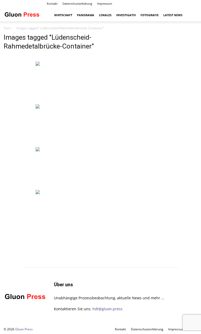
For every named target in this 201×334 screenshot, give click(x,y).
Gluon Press (24, 329)
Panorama (85, 15)
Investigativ (126, 15)
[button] (191, 15)
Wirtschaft (63, 15)
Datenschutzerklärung (77, 3)
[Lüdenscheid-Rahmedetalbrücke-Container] (67, 82)
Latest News (172, 15)
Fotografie (150, 15)
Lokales (105, 15)
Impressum (104, 3)
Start (7, 28)
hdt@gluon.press (107, 308)
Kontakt (52, 3)
